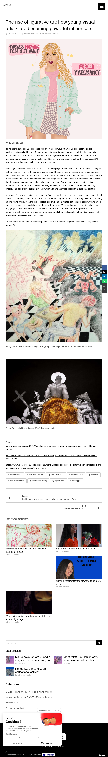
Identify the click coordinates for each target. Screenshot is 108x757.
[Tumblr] (62, 736)
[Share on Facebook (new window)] (104, 267)
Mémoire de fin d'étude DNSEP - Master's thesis (28, 697)
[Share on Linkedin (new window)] (104, 276)
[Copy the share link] (104, 290)
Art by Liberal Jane (14, 143)
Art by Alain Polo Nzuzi (16, 428)
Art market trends (14, 708)
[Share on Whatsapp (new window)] (104, 281)
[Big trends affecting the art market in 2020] (79, 535)
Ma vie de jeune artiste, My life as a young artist (27, 692)
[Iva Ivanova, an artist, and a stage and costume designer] (10, 660)
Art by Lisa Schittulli (15, 347)
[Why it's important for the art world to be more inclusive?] (79, 567)
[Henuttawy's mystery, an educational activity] (10, 671)
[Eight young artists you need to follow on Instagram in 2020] (29, 535)
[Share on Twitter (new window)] (104, 272)
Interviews (10, 702)
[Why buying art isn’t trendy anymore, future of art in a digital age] (29, 602)
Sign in (102, 754)
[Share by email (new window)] (104, 285)
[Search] (99, 642)
